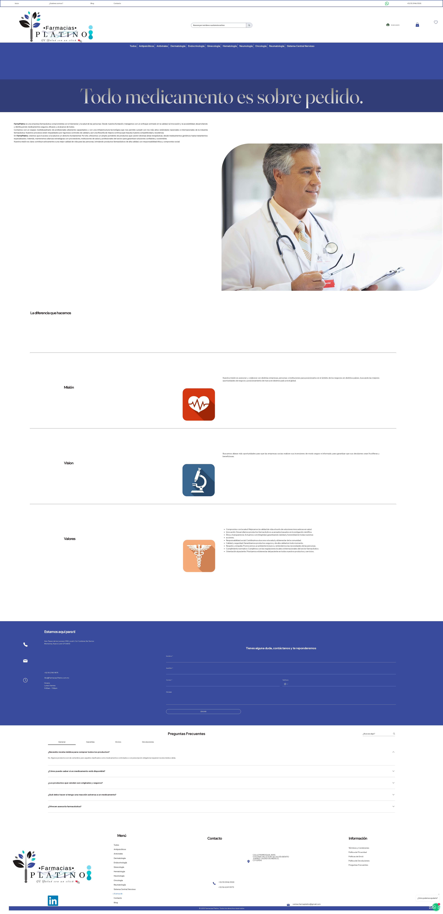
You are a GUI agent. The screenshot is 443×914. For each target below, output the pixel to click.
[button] (417, 24)
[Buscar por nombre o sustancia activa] (249, 25)
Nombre (169, 656)
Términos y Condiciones (359, 848)
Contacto (117, 3)
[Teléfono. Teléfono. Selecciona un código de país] (286, 684)
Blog (92, 3)
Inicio (17, 3)
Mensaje (169, 692)
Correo (169, 680)
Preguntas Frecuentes (358, 865)
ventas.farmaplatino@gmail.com (307, 904)
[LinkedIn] (53, 901)
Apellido (169, 668)
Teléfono (285, 680)
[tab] (62, 742)
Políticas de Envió (356, 856)
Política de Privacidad (358, 852)
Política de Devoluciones (359, 861)
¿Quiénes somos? (56, 3)
